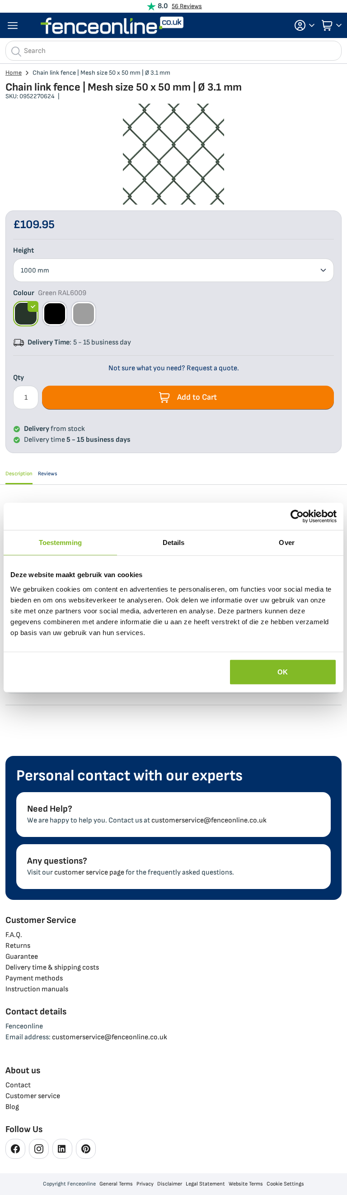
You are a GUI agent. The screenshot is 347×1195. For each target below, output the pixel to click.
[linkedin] (62, 1149)
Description (19, 473)
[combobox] (173, 51)
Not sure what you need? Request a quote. (173, 368)
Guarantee (21, 956)
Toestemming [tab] (60, 542)
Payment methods (34, 978)
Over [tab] (286, 542)
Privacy (145, 1184)
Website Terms (246, 1184)
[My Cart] (330, 25)
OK (282, 671)
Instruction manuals (36, 989)
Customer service (32, 1096)
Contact (18, 1085)
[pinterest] (86, 1149)
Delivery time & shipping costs (52, 967)
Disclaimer (169, 1184)
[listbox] (173, 270)
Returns (17, 946)
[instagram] (39, 1149)
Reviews (47, 473)
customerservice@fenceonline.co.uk (209, 820)
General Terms (116, 1184)
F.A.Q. (13, 935)
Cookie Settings (285, 1184)
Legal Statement (205, 1184)
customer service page (89, 872)
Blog (12, 1107)
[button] (301, 25)
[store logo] (112, 25)
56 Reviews (187, 6)
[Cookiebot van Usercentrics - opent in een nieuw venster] (297, 516)
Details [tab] (174, 542)
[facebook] (15, 1149)
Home (13, 72)
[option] (25, 313)
